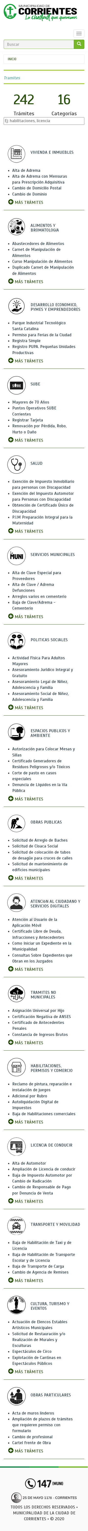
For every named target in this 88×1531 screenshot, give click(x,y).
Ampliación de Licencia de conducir (43, 1169)
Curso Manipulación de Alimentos (42, 261)
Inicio (12, 59)
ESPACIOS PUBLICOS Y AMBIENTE (50, 733)
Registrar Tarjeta (27, 420)
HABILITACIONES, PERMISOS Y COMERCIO (52, 1068)
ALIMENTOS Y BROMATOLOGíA (45, 228)
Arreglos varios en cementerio (39, 596)
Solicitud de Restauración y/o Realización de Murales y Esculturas (38, 1339)
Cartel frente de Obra (31, 1442)
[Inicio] (40, 13)
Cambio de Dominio (29, 194)
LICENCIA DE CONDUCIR (51, 1145)
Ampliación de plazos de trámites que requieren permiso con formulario (42, 1425)
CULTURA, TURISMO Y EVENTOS (50, 1306)
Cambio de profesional (32, 1436)
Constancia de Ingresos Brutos (40, 1034)
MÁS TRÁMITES (28, 202)
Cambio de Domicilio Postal (36, 188)
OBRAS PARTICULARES (51, 1395)
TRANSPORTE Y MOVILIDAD (55, 1224)
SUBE (35, 384)
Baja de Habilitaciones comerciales (43, 1113)
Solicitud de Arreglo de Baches (39, 840)
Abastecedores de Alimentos (38, 243)
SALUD (37, 463)
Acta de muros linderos (33, 1413)
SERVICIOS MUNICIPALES (53, 554)
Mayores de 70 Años (30, 402)
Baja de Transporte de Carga (38, 1266)
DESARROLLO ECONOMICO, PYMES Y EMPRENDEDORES (55, 307)
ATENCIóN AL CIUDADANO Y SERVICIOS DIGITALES (55, 904)
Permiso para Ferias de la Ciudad (41, 334)
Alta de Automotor (29, 1163)
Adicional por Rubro (29, 1096)
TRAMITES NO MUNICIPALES (43, 995)
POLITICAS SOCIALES (49, 639)
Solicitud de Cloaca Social (35, 846)
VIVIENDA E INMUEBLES (52, 152)
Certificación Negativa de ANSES (41, 1016)
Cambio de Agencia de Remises (40, 1272)
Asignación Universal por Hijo (38, 1010)
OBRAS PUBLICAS (46, 822)
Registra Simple (26, 340)
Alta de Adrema (26, 170)
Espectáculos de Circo (32, 1351)
